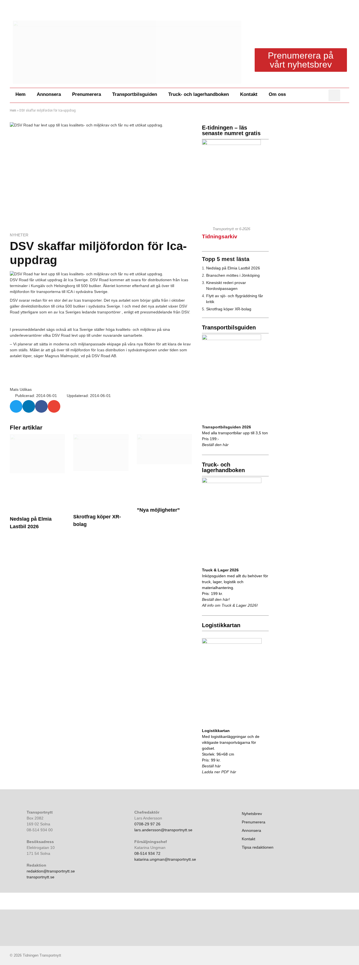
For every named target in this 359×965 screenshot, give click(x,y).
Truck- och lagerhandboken (198, 94)
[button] (334, 95)
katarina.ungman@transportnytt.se (165, 859)
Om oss (277, 94)
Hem (20, 94)
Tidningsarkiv (219, 236)
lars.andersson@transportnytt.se (163, 830)
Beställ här (211, 766)
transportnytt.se (40, 877)
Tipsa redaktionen (257, 847)
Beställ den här (215, 444)
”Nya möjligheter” (158, 510)
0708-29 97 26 (147, 824)
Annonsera (49, 94)
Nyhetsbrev (252, 813)
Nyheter (19, 235)
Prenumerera (86, 94)
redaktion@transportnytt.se (51, 871)
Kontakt (248, 94)
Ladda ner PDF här (219, 772)
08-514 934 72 (147, 853)
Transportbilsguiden (134, 94)
